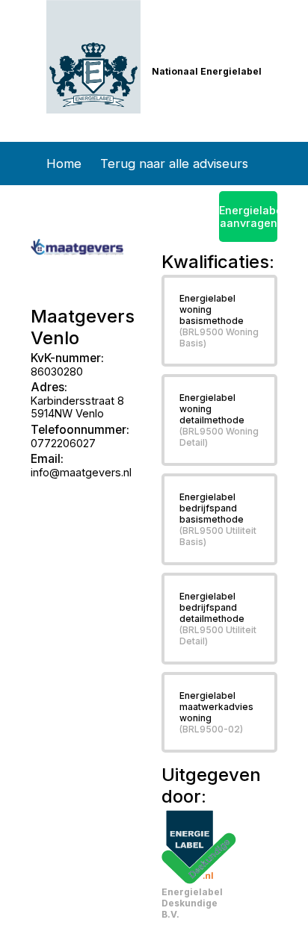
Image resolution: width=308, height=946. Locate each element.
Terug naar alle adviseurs (174, 163)
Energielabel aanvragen (248, 216)
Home (63, 163)
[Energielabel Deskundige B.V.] (198, 846)
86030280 (57, 371)
